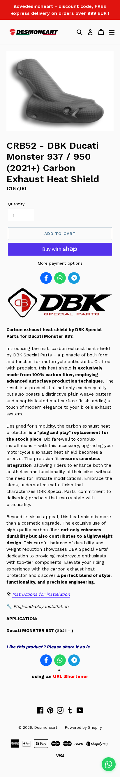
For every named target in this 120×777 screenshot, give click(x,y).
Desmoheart (45, 727)
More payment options (60, 263)
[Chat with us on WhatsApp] (109, 764)
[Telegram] (74, 278)
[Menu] (112, 32)
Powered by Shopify (83, 727)
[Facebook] (46, 278)
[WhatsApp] (60, 278)
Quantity (16, 204)
